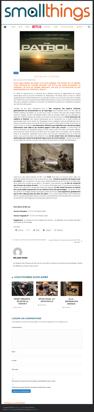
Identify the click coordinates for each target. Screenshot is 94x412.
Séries (27, 27)
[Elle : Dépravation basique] (71, 282)
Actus (16, 73)
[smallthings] (5, 27)
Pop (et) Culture (67, 27)
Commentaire (17, 327)
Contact (79, 27)
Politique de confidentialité (14, 403)
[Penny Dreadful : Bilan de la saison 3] (22, 282)
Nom (14, 352)
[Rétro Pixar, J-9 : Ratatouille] (47, 282)
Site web (15, 369)
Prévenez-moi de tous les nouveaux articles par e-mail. (31, 387)
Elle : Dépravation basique (71, 301)
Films (20, 27)
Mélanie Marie (32, 80)
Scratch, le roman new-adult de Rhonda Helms (30, 240)
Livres (55, 27)
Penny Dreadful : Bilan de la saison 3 (22, 301)
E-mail (14, 360)
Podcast (47, 27)
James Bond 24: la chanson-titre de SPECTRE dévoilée (64, 241)
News (13, 27)
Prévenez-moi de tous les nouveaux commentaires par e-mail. (33, 381)
